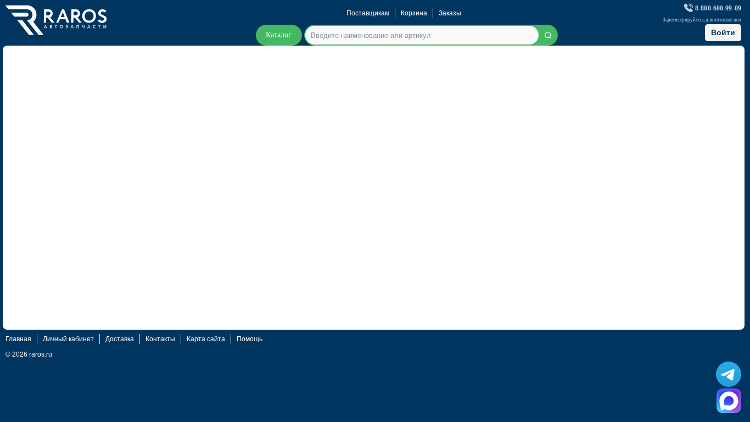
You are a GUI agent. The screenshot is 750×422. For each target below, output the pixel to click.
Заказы (450, 13)
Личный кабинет (68, 339)
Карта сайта (206, 339)
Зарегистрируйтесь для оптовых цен (702, 20)
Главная (18, 339)
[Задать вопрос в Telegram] (728, 374)
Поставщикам (367, 13)
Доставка (119, 339)
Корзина (414, 13)
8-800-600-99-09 (718, 8)
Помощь (249, 339)
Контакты (160, 339)
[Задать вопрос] (729, 400)
